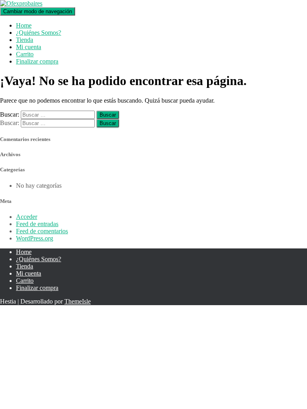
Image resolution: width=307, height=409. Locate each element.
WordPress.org (34, 238)
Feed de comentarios (42, 231)
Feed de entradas (37, 223)
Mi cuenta (28, 47)
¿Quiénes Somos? (38, 32)
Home (24, 25)
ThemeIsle (77, 301)
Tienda (24, 39)
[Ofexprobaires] (21, 3)
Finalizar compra (37, 61)
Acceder (26, 216)
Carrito (25, 54)
